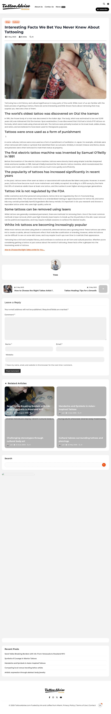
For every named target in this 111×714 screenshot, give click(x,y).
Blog (7, 22)
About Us (39, 7)
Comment (10, 315)
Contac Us (49, 7)
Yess (55, 275)
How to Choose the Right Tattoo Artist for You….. (25, 250)
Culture (16, 22)
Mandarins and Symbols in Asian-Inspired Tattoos (25, 663)
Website (9, 355)
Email (59, 344)
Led (63, 413)
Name (8, 344)
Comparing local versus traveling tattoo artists (24, 668)
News (60, 7)
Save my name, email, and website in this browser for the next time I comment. (39, 365)
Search (8, 458)
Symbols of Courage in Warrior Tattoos (21, 658)
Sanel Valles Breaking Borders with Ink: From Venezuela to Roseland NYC (35, 654)
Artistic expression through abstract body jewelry (25, 672)
